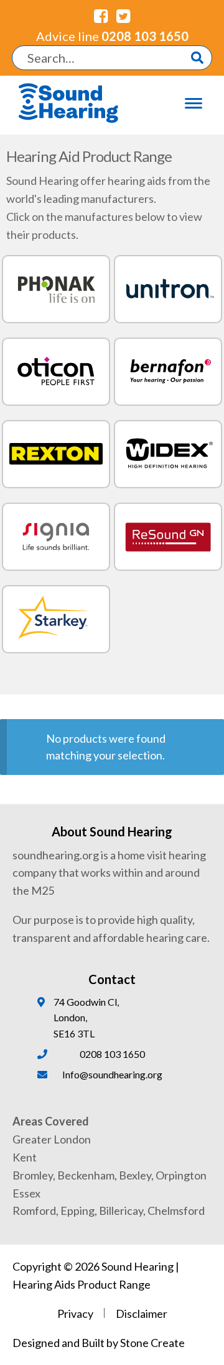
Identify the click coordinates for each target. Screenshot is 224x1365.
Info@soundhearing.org (112, 1074)
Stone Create (152, 1342)
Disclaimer (141, 1313)
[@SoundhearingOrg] (123, 15)
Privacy (75, 1313)
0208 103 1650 (112, 36)
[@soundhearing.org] (101, 15)
